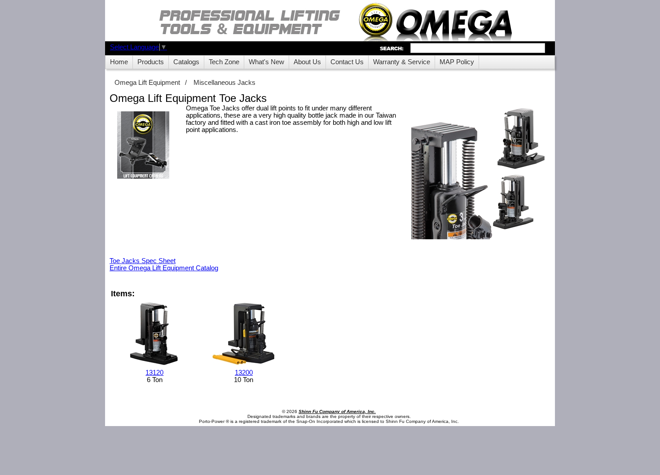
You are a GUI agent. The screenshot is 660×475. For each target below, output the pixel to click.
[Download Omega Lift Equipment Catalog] (143, 145)
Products (150, 62)
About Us (307, 62)
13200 (244, 372)
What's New (266, 62)
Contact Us (347, 62)
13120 (154, 372)
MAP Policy (457, 62)
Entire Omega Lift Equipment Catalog (164, 268)
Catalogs (186, 62)
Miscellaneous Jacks (224, 82)
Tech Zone (224, 62)
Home (119, 62)
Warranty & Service (401, 62)
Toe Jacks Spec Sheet (143, 260)
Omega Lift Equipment (147, 82)
